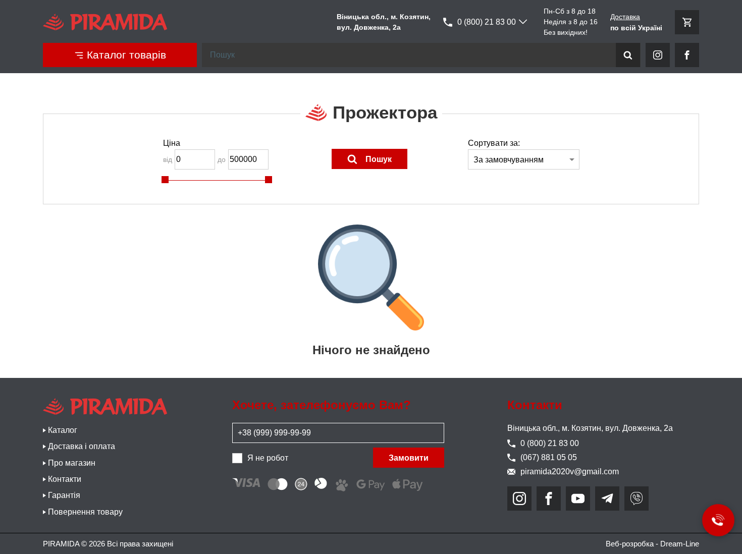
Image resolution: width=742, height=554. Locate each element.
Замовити (409, 458)
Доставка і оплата (81, 446)
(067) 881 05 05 (548, 457)
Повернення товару (85, 512)
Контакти (64, 479)
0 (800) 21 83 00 (486, 22)
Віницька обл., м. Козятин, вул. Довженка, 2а (590, 428)
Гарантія (64, 495)
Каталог (62, 430)
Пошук (378, 159)
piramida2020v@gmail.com (569, 471)
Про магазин (71, 463)
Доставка (625, 17)
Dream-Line (679, 543)
